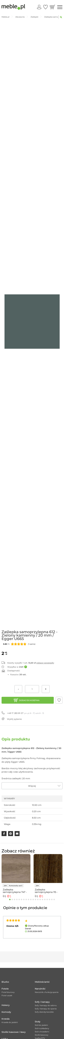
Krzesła (5, 1018)
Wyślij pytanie (14, 719)
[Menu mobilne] (59, 7)
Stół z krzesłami (42, 1031)
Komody (6, 1012)
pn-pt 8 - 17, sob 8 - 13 (25, 713)
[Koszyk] (52, 7)
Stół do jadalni (41, 1025)
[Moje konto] (39, 7)
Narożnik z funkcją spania (46, 992)
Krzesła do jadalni (10, 1022)
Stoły (37, 1021)
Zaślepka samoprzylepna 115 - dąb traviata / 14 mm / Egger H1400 (47, 890)
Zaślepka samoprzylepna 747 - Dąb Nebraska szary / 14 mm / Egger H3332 (15, 890)
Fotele (5, 988)
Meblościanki (42, 981)
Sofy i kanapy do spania (46, 1008)
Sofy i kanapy (42, 1001)
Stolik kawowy (41, 1035)
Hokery (6, 1005)
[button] (59, 700)
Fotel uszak (7, 995)
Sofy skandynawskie (44, 1012)
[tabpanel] (16, 876)
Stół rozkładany (42, 1028)
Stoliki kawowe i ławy (14, 1032)
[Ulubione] (45, 7)
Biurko (5, 981)
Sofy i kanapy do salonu (46, 1005)
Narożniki (40, 988)
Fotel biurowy (8, 992)
